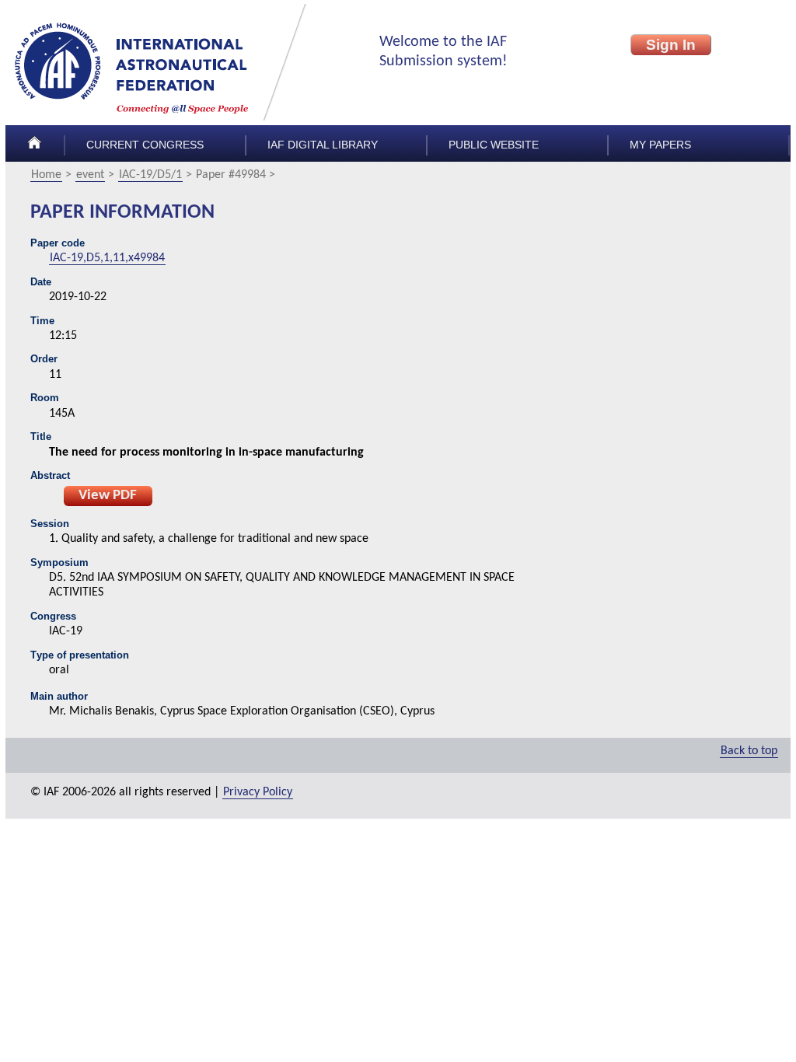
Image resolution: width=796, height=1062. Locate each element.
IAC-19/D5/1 (150, 175)
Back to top (749, 751)
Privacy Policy (257, 792)
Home (46, 175)
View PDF (108, 495)
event (90, 175)
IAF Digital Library (322, 145)
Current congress (145, 145)
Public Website (494, 145)
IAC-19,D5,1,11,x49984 (107, 258)
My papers (660, 145)
